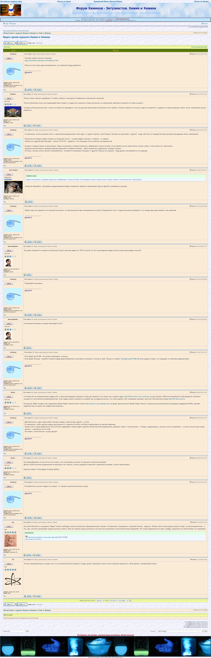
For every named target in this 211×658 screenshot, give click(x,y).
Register (13, 23)
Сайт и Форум (45, 33)
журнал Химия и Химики (26, 33)
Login (6, 23)
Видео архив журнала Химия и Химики (26, 37)
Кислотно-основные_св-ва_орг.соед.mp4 (43, 537)
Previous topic (195, 47)
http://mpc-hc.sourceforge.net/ (97, 404)
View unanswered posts (10, 30)
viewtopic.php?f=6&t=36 (130, 359)
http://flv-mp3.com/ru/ (177, 399)
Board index (9, 33)
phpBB (97, 657)
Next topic (204, 47)
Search (205, 23)
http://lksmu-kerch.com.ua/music (136, 396)
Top (5, 89)
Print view (7, 47)
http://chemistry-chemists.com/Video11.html (41, 60)
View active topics (23, 30)
